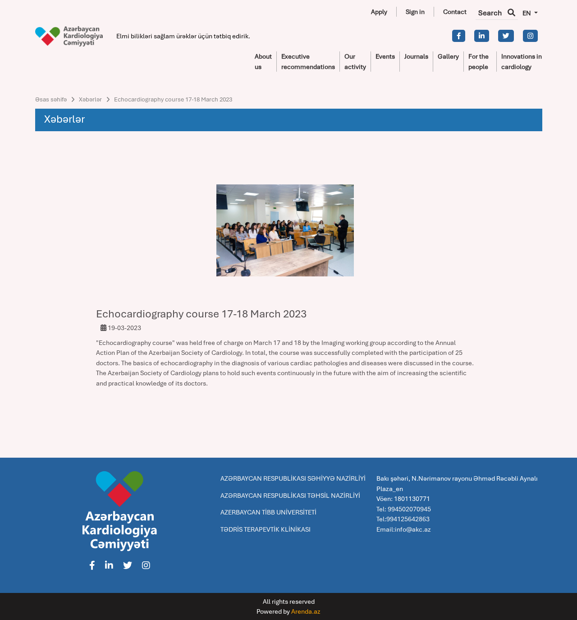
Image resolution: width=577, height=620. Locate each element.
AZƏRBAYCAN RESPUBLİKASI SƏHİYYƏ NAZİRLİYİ (293, 478)
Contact (455, 12)
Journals (416, 56)
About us (263, 61)
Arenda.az (306, 611)
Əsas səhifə (51, 99)
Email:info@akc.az (403, 529)
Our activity (355, 61)
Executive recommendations (308, 61)
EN (527, 13)
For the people (478, 61)
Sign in (415, 12)
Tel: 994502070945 (403, 509)
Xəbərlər (90, 99)
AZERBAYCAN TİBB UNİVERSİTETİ (268, 512)
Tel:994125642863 (403, 519)
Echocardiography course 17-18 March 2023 (173, 99)
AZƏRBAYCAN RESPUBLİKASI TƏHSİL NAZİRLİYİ (290, 495)
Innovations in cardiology (521, 61)
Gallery (448, 56)
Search (490, 13)
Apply (379, 12)
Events (385, 56)
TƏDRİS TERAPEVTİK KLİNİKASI (265, 529)
